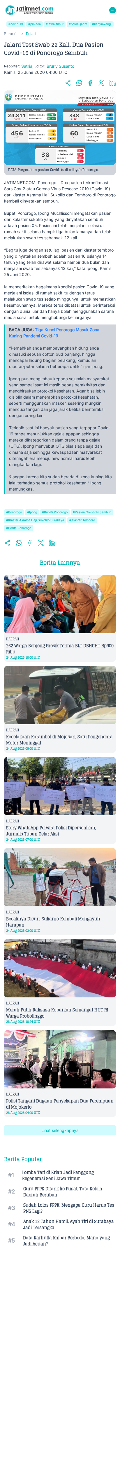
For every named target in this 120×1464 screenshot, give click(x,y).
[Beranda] (29, 10)
